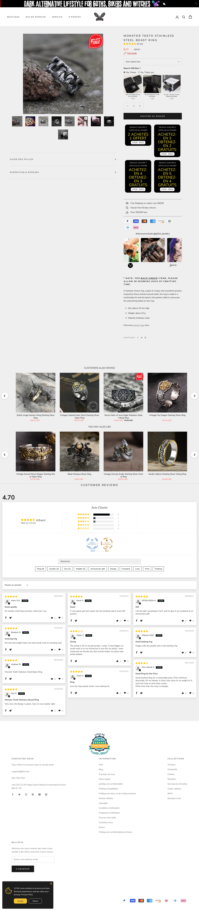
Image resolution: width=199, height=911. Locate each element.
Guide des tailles (21, 159)
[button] (130, 43)
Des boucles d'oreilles (177, 784)
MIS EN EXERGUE (36, 17)
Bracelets (172, 779)
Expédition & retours (24, 172)
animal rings (138, 325)
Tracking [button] (158, 568)
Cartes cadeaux (174, 788)
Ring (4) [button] (40, 568)
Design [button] (113, 568)
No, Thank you (147, 72)
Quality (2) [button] (54, 568)
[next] (194, 395)
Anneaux (172, 764)
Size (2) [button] (67, 568)
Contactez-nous (106, 822)
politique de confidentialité (111, 784)
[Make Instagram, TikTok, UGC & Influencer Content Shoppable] (173, 266)
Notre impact (104, 779)
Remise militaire (106, 798)
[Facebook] (138, 337)
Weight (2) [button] (80, 568)
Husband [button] (126, 568)
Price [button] (147, 568)
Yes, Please (131, 72)
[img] (11, 596)
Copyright (103, 803)
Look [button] (137, 568)
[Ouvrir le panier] (190, 17)
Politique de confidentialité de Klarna (115, 832)
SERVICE (57, 17)
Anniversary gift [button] (97, 568)
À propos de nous (107, 774)
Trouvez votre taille (107, 817)
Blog (101, 769)
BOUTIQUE (13, 17)
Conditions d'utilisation (109, 808)
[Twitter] (141, 337)
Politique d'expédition (108, 788)
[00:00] (63, 74)
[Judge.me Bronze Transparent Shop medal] (107, 543)
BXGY (170, 793)
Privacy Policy (27, 894)
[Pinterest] (145, 337)
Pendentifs (172, 769)
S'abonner (23, 869)
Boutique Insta (174, 798)
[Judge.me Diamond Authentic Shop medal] (92, 543)
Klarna (102, 827)
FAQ (101, 764)
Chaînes (171, 774)
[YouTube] (39, 794)
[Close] (51, 883)
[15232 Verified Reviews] (99, 755)
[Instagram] (26, 794)
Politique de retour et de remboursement (117, 793)
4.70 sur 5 (40, 520)
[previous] (4, 395)
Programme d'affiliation (109, 812)
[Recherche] (183, 16)
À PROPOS (75, 17)
